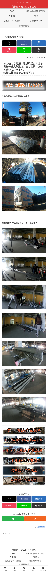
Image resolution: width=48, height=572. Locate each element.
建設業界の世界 (35, 560)
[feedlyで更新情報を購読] (13, 518)
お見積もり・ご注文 (13, 560)
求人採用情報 (24, 564)
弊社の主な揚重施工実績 (35, 553)
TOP (13, 553)
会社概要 (13, 557)
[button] (39, 50)
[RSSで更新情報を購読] (35, 518)
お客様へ (35, 557)
